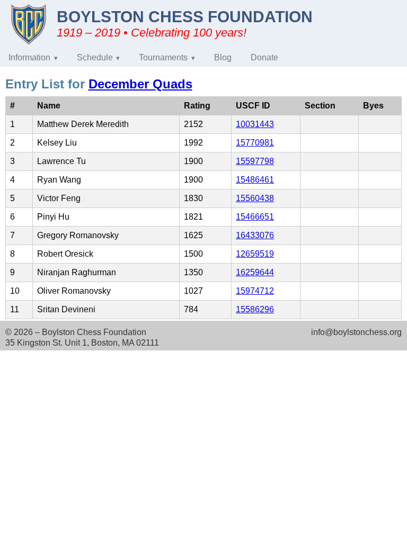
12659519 (255, 253)
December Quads (140, 84)
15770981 (255, 142)
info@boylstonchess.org (356, 332)
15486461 (255, 179)
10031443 (255, 124)
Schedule (95, 57)
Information (29, 57)
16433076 (255, 235)
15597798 (255, 161)
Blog (223, 57)
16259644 (255, 272)
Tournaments (163, 57)
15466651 (255, 216)
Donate (264, 57)
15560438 (255, 198)
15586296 (255, 309)
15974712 (255, 290)
